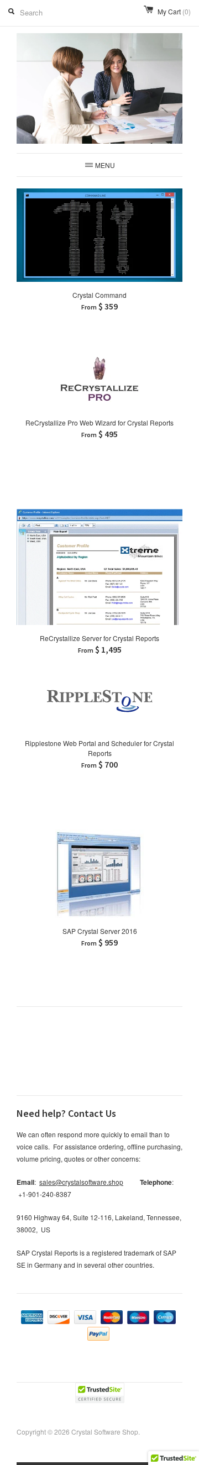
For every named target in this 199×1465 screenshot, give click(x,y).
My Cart (174, 11)
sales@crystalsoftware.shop (81, 1181)
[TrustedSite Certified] (99, 1393)
